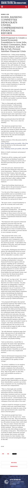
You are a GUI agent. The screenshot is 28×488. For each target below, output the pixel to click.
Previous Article (14, 466)
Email (8, 453)
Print (3, 453)
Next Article (14, 462)
